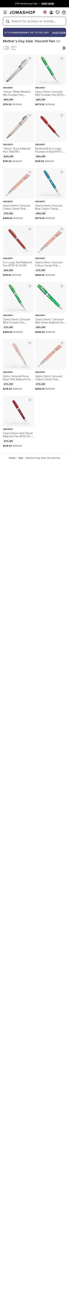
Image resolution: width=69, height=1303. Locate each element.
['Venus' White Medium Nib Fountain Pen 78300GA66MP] (30, 58)
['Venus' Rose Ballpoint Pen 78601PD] (30, 115)
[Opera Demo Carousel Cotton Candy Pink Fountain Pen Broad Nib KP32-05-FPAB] (30, 172)
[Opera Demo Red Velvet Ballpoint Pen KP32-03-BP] (30, 400)
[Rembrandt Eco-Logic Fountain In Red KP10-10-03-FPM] (62, 115)
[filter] (64, 48)
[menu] (5, 12)
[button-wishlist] (57, 12)
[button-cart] (64, 12)
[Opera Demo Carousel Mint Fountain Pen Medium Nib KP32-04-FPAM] (30, 286)
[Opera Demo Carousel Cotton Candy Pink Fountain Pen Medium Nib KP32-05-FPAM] (62, 343)
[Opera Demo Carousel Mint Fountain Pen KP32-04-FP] (62, 58)
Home (12, 458)
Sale (20, 458)
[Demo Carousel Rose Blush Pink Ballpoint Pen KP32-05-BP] (30, 343)
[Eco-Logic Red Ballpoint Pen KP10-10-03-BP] (30, 229)
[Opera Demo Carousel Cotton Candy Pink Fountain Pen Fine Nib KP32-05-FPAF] (62, 229)
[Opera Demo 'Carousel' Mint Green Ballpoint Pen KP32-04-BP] (62, 286)
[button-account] (51, 12)
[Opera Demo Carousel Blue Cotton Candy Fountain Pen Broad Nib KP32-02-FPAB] (62, 172)
